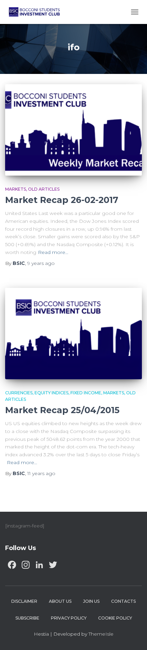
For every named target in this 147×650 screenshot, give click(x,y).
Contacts (123, 601)
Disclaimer (24, 601)
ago (41, 263)
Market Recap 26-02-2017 (61, 200)
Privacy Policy (68, 618)
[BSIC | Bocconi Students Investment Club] (37, 12)
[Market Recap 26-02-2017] (73, 130)
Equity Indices (51, 392)
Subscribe (27, 618)
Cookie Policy (115, 618)
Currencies (18, 392)
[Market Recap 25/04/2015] (73, 333)
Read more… (53, 252)
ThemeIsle (101, 634)
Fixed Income (85, 392)
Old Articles (43, 189)
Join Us (91, 601)
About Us (60, 601)
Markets (15, 189)
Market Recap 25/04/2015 (62, 410)
